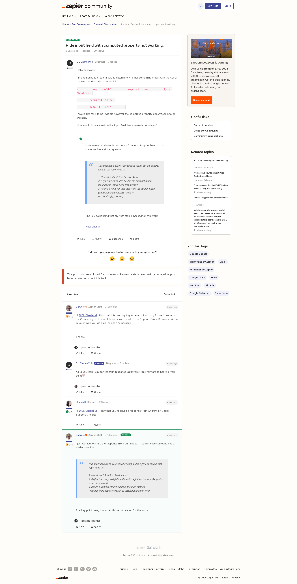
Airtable (210, 285)
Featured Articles (203, 179)
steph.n (80, 402)
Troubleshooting (202, 192)
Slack (214, 277)
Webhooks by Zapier (202, 261)
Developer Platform (152, 569)
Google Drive (197, 277)
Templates (210, 569)
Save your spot (201, 100)
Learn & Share (89, 16)
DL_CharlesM (84, 61)
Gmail (223, 261)
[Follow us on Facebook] (70, 569)
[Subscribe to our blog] (82, 569)
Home (65, 24)
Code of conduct (203, 125)
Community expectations (208, 135)
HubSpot (195, 285)
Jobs (181, 569)
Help (134, 569)
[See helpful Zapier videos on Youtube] (94, 569)
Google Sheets (198, 253)
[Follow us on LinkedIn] (76, 569)
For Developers (81, 24)
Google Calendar (199, 293)
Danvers (80, 306)
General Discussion (105, 24)
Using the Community (206, 130)
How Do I (199, 204)
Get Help (67, 16)
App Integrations (230, 569)
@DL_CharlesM (88, 315)
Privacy (236, 577)
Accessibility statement (161, 555)
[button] (213, 6)
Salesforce (221, 293)
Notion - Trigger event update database (211, 197)
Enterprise (194, 569)
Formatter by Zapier (201, 269)
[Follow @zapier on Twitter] (88, 569)
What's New (113, 16)
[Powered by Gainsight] (148, 548)
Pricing (124, 569)
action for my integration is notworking (211, 160)
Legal (225, 577)
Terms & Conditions (134, 555)
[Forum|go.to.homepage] (88, 6)
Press (171, 569)
